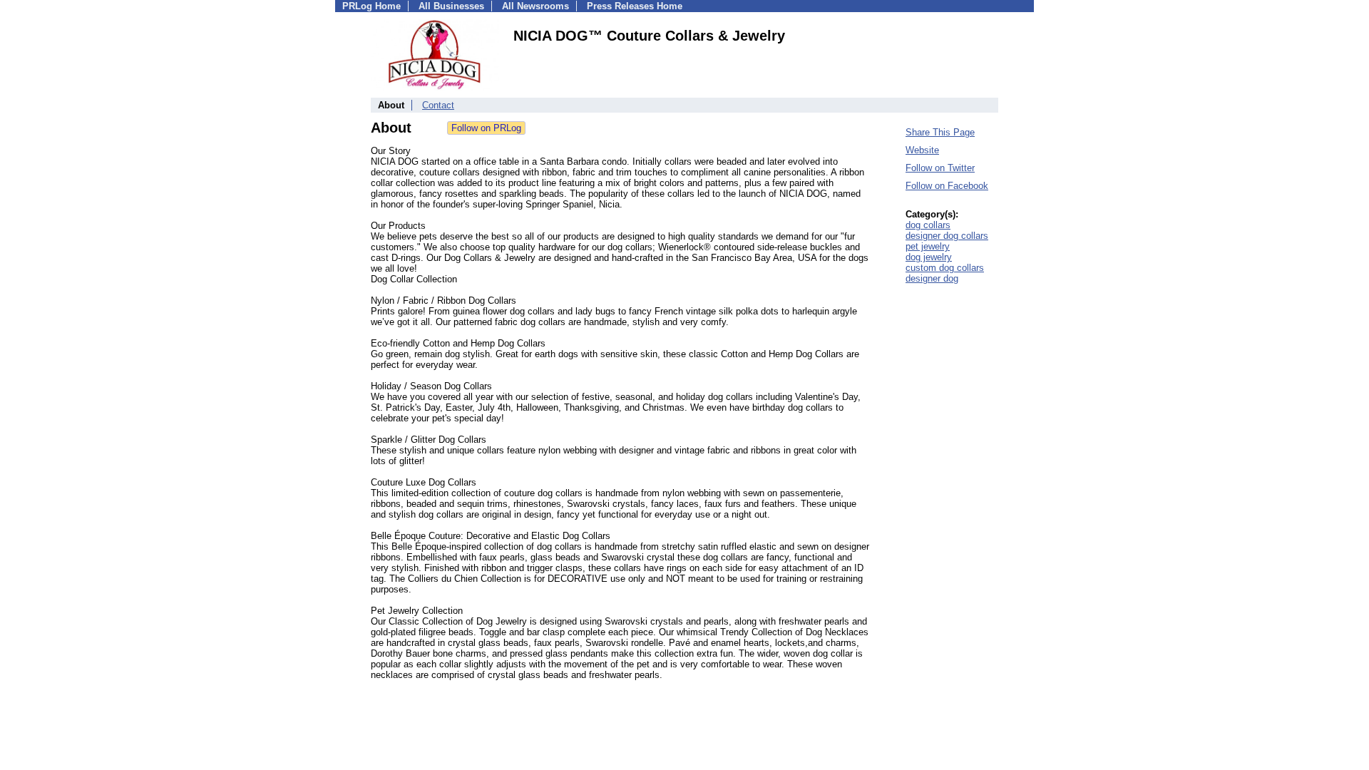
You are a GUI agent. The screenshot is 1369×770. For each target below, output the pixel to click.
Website (922, 150)
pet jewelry (928, 246)
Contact (438, 105)
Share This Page (940, 132)
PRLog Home (371, 6)
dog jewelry (929, 257)
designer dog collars (947, 235)
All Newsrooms (535, 6)
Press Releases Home (634, 6)
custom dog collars (945, 267)
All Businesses (451, 6)
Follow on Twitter (940, 168)
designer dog (932, 278)
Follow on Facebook (947, 185)
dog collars (928, 225)
